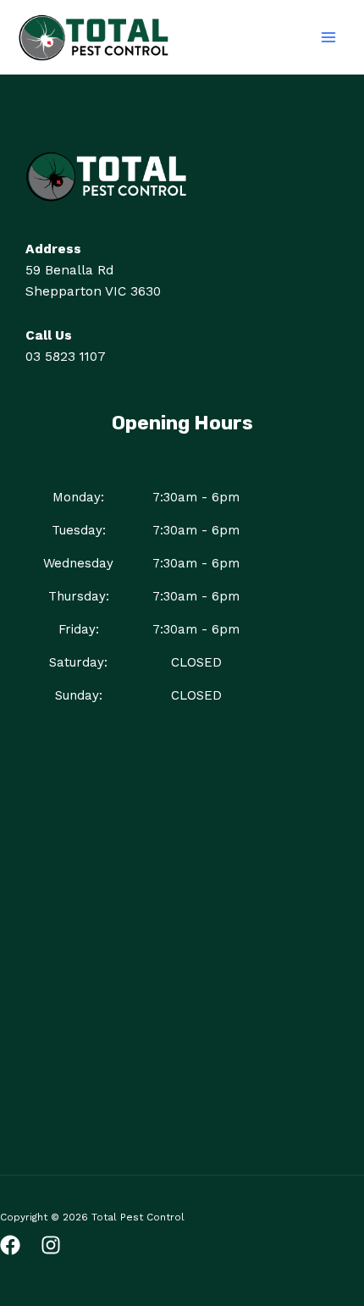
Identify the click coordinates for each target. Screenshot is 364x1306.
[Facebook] (10, 1245)
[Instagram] (51, 1245)
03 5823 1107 (65, 356)
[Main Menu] (329, 37)
